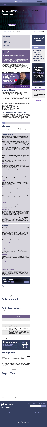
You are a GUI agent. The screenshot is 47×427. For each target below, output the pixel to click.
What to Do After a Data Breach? (38, 58)
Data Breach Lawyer (36, 52)
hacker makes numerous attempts (18, 310)
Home (3, 31)
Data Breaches (23, 412)
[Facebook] (7, 407)
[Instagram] (9, 407)
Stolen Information (7, 42)
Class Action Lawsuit (36, 60)
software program (9, 182)
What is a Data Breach (37, 50)
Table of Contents (7, 36)
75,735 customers (5, 116)
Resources (29, 4)
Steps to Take (6, 46)
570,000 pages (8, 117)
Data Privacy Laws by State (23, 4)
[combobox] (42, 4)
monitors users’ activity (14, 165)
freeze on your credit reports (15, 386)
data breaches (8, 66)
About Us (8, 412)
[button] (16, 37)
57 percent (10, 97)
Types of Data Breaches (37, 54)
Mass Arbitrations (38, 412)
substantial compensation (18, 396)
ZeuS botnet (26, 217)
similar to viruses (9, 204)
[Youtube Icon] (2, 407)
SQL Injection (6, 45)
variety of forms (11, 239)
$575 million (14, 369)
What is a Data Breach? (7, 31)
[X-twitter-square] (4, 407)
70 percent (11, 143)
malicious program (11, 188)
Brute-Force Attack (7, 44)
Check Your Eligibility (34, 4)
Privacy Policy (8, 416)
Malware (5, 41)
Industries (17, 4)
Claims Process (38, 416)
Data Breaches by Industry (37, 56)
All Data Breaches (13, 4)
